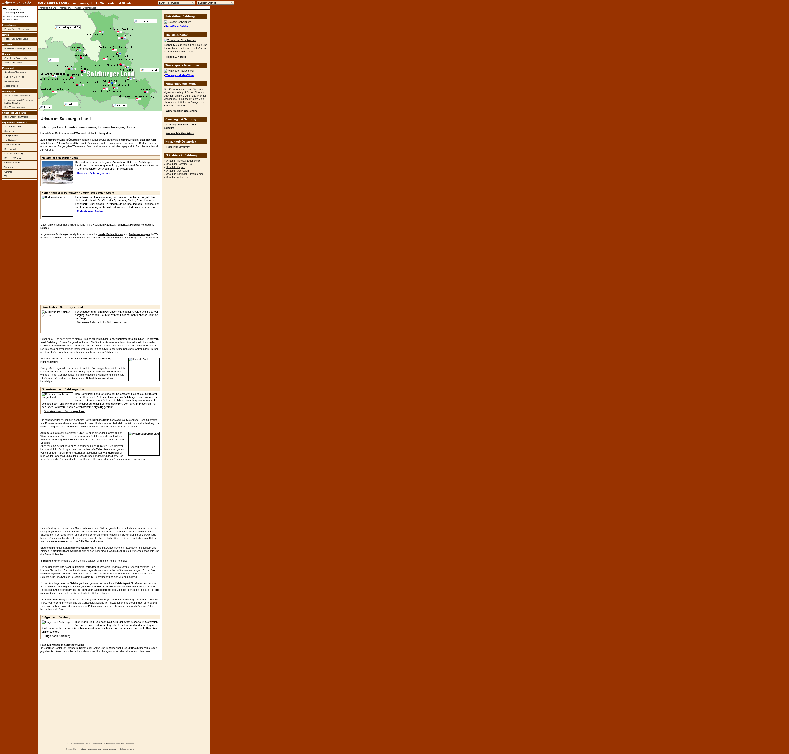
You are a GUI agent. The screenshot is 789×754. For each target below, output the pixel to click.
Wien (6, 176)
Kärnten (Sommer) (13, 153)
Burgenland (10, 149)
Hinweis (77, 8)
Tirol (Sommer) (11, 135)
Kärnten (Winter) (12, 158)
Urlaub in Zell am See (178, 177)
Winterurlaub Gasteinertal (17, 95)
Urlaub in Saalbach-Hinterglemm (184, 174)
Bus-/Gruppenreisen (14, 107)
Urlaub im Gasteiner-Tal (179, 164)
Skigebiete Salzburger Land (16, 16)
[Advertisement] (19, 245)
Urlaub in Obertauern (178, 170)
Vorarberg (9, 167)
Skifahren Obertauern (15, 72)
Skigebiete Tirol (10, 19)
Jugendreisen (11, 86)
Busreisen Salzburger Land (17, 48)
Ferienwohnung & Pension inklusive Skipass (18, 101)
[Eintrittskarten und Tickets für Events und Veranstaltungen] (180, 40)
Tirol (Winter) (10, 140)
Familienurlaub (11, 81)
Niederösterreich (12, 144)
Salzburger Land (12, 126)
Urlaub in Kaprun (175, 167)
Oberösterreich (12, 162)
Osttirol (8, 171)
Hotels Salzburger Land (16, 39)
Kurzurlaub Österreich (178, 147)
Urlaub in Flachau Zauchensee (183, 160)
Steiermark (9, 131)
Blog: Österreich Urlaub (16, 117)
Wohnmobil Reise (13, 62)
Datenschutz (89, 8)
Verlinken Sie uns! (48, 8)
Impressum (65, 8)
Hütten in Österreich (14, 77)
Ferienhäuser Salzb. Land (17, 29)
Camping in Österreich (15, 58)
